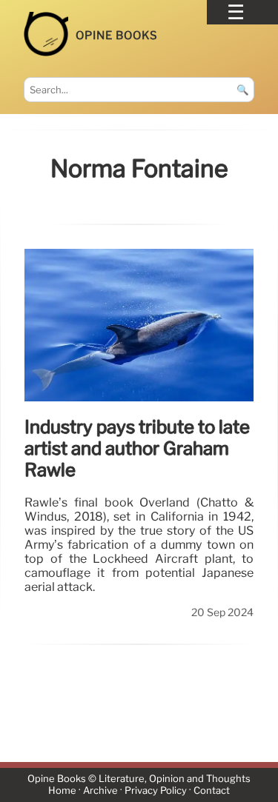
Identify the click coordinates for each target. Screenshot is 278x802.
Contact (211, 791)
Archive (100, 791)
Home (62, 791)
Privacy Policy (156, 791)
